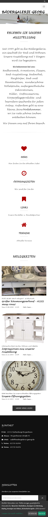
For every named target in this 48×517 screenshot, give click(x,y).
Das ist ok (42, 513)
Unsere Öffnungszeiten (16, 396)
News (24, 157)
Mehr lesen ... (28, 307)
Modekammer (31, 109)
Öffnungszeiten (24, 181)
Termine (24, 233)
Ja (42, 498)
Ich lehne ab (32, 513)
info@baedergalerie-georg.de (22, 440)
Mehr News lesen (24, 408)
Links (24, 207)
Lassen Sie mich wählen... (13, 513)
